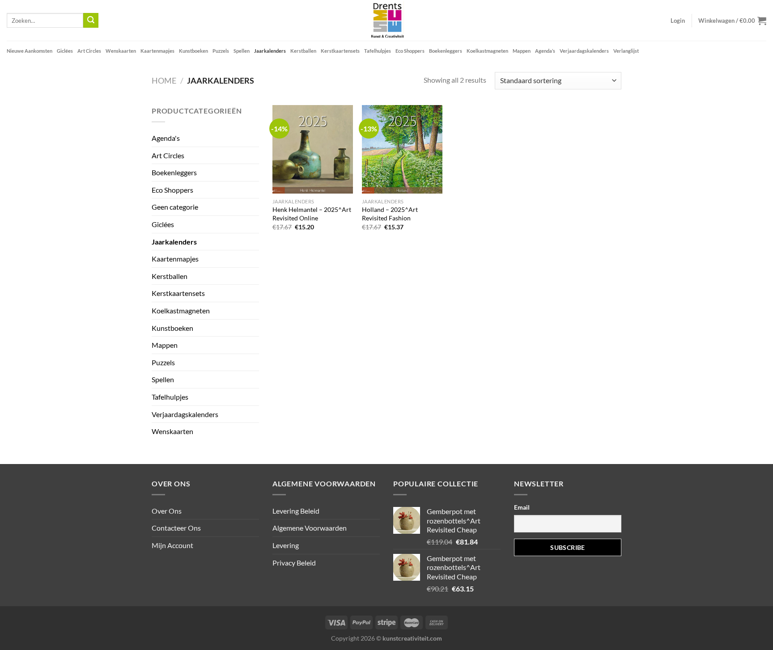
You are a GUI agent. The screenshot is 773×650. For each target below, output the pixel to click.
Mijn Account (172, 545)
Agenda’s (545, 51)
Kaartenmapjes (157, 51)
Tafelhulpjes (377, 51)
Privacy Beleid (294, 562)
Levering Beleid (295, 510)
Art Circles (89, 51)
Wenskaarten (121, 51)
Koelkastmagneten (487, 51)
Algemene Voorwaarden (309, 527)
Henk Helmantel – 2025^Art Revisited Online (311, 214)
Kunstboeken (193, 51)
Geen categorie (175, 207)
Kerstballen (303, 51)
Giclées (65, 51)
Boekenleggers (445, 51)
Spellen (242, 51)
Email (522, 507)
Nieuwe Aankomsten (29, 51)
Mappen (522, 51)
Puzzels (220, 51)
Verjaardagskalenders (584, 51)
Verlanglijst (626, 51)
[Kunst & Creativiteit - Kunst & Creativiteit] (386, 20)
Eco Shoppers (410, 51)
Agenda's (166, 138)
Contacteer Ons (176, 527)
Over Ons (167, 510)
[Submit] (90, 20)
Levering (285, 545)
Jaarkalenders (270, 51)
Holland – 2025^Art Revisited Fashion (390, 214)
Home (164, 80)
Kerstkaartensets (340, 51)
